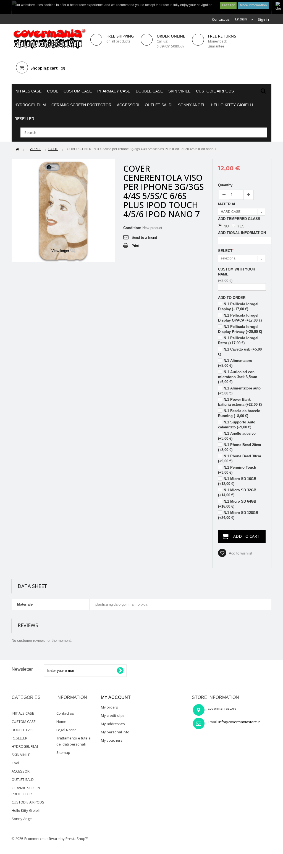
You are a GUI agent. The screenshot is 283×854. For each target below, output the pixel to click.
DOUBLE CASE (149, 91)
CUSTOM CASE (78, 91)
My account (116, 697)
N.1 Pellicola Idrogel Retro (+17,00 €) (238, 340)
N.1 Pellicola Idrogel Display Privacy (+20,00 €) (240, 329)
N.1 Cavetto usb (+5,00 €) (240, 351)
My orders (109, 707)
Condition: (132, 228)
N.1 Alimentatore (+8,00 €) (235, 363)
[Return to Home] (17, 149)
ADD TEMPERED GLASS (239, 219)
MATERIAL (227, 204)
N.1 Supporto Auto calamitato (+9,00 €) (236, 424)
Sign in (263, 19)
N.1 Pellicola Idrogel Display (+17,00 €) (238, 306)
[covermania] (49, 39)
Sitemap (63, 752)
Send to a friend (144, 237)
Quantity (225, 185)
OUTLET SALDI (158, 105)
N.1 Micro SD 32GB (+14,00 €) (237, 492)
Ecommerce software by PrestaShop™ (56, 838)
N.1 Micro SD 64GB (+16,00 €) (237, 503)
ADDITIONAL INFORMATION (242, 233)
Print (135, 246)
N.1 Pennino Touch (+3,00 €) (237, 469)
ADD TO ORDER (231, 298)
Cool (52, 91)
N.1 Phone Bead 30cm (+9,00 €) (239, 458)
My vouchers (111, 740)
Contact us (221, 19)
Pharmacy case (113, 91)
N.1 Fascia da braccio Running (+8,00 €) (239, 413)
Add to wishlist (240, 553)
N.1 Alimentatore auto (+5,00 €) (239, 390)
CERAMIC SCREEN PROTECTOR (81, 105)
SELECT (226, 250)
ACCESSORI (128, 105)
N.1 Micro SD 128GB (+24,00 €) (238, 515)
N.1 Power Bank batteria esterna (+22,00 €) (240, 402)
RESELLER (24, 118)
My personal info (115, 732)
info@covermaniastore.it (239, 721)
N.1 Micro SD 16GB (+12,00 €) (237, 481)
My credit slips (113, 715)
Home (61, 721)
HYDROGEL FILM (30, 105)
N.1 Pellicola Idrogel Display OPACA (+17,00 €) (240, 317)
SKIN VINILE (179, 91)
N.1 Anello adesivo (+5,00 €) (237, 436)
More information (253, 5)
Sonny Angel (191, 105)
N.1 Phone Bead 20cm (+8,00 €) (239, 447)
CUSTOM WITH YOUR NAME (236, 271)
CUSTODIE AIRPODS (215, 91)
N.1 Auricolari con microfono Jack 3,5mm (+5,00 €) (237, 377)
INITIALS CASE (27, 91)
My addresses (113, 723)
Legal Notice (66, 729)
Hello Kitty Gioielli (232, 105)
